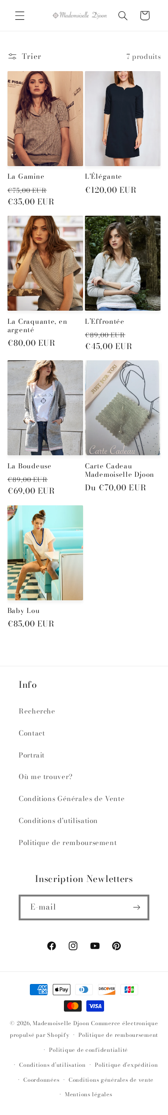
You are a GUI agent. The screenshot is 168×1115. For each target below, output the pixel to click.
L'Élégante (103, 176)
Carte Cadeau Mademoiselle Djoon (119, 470)
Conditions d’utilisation (52, 1065)
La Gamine (25, 176)
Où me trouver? (46, 776)
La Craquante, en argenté (37, 325)
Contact (32, 733)
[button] (19, 15)
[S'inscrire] (136, 907)
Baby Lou (23, 610)
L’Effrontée (105, 321)
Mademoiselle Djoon (61, 1023)
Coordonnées (41, 1080)
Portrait (32, 755)
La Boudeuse (29, 466)
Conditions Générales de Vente (72, 798)
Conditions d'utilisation (58, 820)
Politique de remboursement (68, 842)
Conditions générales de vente (111, 1080)
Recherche (37, 711)
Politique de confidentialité (88, 1050)
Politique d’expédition (126, 1065)
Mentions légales (88, 1094)
